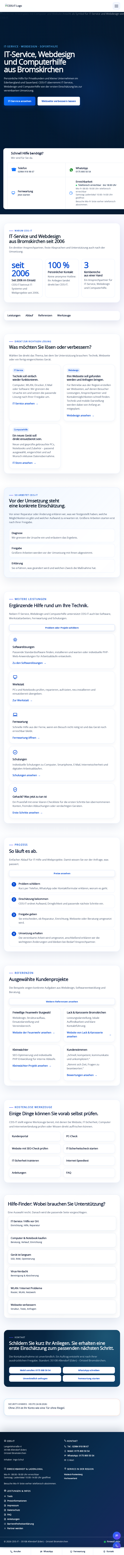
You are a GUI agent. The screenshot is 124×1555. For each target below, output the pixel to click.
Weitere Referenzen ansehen (62, 1001)
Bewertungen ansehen (80, 1075)
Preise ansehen (62, 873)
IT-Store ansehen (23, 463)
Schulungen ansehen (25, 775)
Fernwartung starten (89, 1378)
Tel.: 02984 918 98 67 (78, 1447)
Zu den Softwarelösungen (28, 663)
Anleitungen (19, 1173)
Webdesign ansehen (79, 415)
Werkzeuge (64, 315)
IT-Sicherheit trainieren (25, 1161)
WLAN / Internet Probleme (26, 1290)
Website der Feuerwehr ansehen (32, 1032)
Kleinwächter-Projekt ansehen (30, 1066)
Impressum (13, 1506)
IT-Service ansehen (19, 101)
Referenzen (45, 315)
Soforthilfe (117, 1536)
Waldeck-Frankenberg (73, 1474)
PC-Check (71, 1136)
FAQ (68, 1173)
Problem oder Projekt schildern (62, 627)
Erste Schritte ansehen (26, 813)
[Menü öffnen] (116, 6)
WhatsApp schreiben (89, 1370)
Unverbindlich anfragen (35, 1378)
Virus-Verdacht (25, 1273)
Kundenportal (20, 1136)
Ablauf (29, 315)
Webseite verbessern (23, 1307)
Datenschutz (13, 1510)
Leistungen (13, 315)
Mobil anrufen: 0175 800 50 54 (35, 1370)
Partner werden (15, 1528)
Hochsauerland (70, 1478)
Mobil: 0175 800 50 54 (78, 1451)
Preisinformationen (17, 1501)
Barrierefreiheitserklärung (20, 1524)
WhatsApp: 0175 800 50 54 (80, 1456)
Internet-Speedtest (77, 1161)
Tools (10, 1496)
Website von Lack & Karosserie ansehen (85, 1034)
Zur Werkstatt (21, 700)
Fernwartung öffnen (24, 738)
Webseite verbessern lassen (59, 101)
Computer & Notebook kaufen (28, 1240)
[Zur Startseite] (13, 6)
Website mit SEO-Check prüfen (30, 1148)
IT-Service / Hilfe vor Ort (25, 1223)
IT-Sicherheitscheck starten (82, 1148)
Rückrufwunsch (117, 1546)
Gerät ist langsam (23, 1257)
